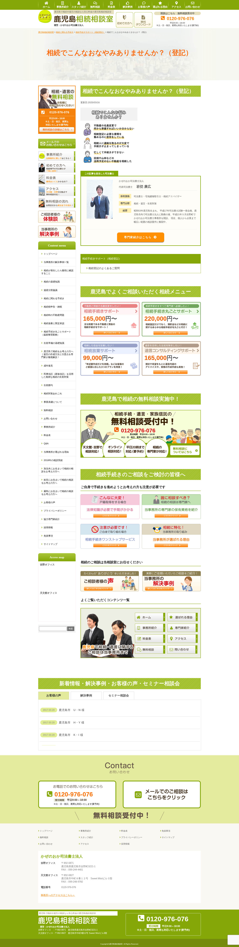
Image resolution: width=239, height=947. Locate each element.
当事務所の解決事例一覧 (56, 262)
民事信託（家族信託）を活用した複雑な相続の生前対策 (57, 375)
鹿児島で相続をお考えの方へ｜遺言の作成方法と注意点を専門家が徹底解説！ (57, 354)
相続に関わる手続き (54, 298)
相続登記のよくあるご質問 (104, 268)
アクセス (84, 844)
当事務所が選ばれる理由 (56, 452)
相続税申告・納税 (53, 306)
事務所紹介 (49, 427)
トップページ (50, 254)
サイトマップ (50, 544)
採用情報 (48, 527)
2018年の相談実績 (53, 460)
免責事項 (48, 535)
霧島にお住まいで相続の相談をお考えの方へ (57, 492)
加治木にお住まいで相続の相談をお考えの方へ (57, 470)
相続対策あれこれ (53, 393)
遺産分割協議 (50, 290)
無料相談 (48, 410)
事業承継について (53, 402)
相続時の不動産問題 (54, 315)
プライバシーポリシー (55, 510)
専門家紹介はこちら (137, 237)
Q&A (46, 443)
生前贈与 (48, 385)
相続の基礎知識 (52, 281)
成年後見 (48, 365)
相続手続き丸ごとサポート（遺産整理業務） (56, 333)
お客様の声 (49, 502)
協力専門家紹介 (52, 519)
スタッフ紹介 (86, 837)
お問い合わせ (50, 418)
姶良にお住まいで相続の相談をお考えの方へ (57, 481)
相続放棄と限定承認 (54, 323)
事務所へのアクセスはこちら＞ (58, 895)
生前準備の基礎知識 (54, 343)
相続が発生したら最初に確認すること (57, 272)
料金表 (47, 435)
